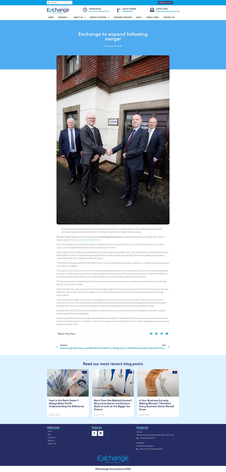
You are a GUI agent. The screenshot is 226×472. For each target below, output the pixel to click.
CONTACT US (168, 17)
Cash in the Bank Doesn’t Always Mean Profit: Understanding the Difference (66, 403)
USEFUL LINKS (152, 17)
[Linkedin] (100, 433)
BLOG (138, 17)
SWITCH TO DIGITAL (98, 17)
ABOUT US (78, 17)
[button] (151, 333)
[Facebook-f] (94, 433)
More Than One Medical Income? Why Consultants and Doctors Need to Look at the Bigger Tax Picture (113, 405)
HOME (51, 17)
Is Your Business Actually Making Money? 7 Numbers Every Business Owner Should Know (156, 405)
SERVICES (62, 17)
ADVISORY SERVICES (123, 17)
